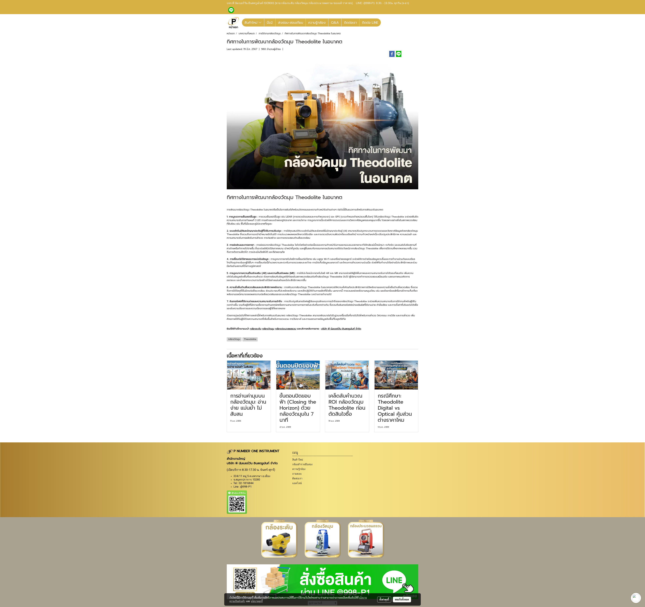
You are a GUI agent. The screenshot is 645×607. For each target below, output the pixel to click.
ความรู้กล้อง (317, 22)
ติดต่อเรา (350, 22)
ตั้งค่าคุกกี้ (384, 599)
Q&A (335, 22)
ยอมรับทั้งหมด (402, 599)
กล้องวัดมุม (268, 329)
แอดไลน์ (297, 483)
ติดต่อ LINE (370, 22)
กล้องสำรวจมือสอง (302, 464)
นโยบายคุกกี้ (257, 601)
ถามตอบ (297, 473)
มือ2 (270, 22)
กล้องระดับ (255, 329)
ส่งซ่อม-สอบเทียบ (290, 22)
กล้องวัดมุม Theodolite (250, 209)
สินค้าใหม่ (251, 22)
